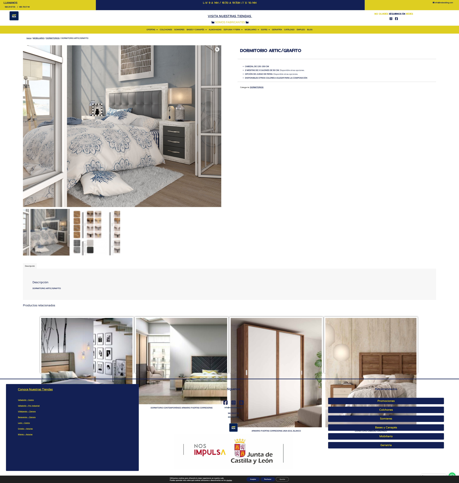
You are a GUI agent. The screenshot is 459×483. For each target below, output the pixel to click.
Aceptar (253, 479)
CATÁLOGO (289, 29)
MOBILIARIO (251, 29)
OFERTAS (151, 29)
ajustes (229, 480)
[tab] (30, 266)
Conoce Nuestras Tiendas (35, 389)
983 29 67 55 (233, 413)
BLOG (309, 29)
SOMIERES (179, 29)
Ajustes (282, 479)
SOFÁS (264, 29)
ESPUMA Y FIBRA (232, 29)
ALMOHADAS (215, 29)
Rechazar (267, 479)
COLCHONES (166, 29)
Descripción (30, 266)
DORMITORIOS (53, 38)
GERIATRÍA (277, 29)
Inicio (29, 38)
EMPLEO (301, 29)
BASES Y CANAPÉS (195, 29)
